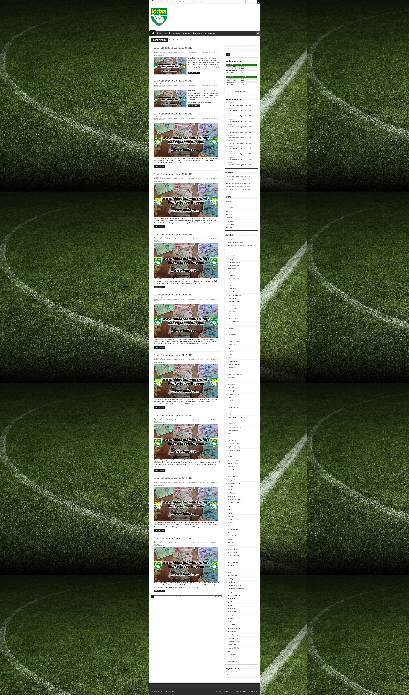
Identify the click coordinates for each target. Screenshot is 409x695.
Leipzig (230, 513)
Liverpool (230, 516)
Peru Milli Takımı (232, 552)
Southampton (232, 598)
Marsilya (230, 526)
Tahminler (182, 2)
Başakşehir (231, 315)
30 (180, 597)
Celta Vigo (231, 354)
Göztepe (230, 410)
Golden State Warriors (234, 407)
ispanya (230, 457)
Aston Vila (231, 285)
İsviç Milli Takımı (232, 466)
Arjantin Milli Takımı (233, 278)
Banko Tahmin (189, 52)
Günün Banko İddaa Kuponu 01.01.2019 (180, 40)
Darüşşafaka (231, 367)
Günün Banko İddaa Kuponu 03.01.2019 (173, 174)
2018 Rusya (231, 239)
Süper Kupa (231, 608)
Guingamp (231, 414)
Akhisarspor (231, 255)
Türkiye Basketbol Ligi (234, 628)
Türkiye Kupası (232, 631)
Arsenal (230, 282)
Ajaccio (230, 252)
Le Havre (230, 509)
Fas (229, 381)
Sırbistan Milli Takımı (234, 595)
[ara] (258, 2)
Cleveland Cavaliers (233, 361)
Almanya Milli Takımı (234, 265)
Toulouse (230, 621)
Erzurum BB (231, 377)
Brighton (230, 348)
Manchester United (233, 519)
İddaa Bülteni (161, 2)
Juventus (230, 486)
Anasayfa (152, 2)
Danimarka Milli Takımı (234, 364)
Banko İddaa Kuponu (161, 52)
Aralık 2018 (229, 204)
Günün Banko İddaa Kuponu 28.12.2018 (173, 538)
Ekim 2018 (229, 211)
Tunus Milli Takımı (233, 625)
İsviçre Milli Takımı (233, 470)
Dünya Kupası (232, 371)
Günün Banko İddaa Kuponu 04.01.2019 (173, 113)
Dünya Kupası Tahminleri (235, 374)
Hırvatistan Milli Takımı (234, 427)
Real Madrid (231, 565)
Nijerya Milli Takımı (233, 536)
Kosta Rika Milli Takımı (234, 503)
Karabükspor (231, 493)
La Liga (230, 506)
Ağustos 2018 (230, 218)
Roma (229, 569)
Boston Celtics (232, 334)
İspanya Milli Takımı (233, 460)
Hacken (230, 420)
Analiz (229, 272)
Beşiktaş (230, 328)
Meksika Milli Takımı (234, 529)
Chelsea (230, 358)
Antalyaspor (231, 275)
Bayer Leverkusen (233, 318)
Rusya (229, 572)
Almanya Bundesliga (234, 262)
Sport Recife (231, 602)
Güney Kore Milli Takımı (235, 417)
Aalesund (230, 249)
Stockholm (231, 605)
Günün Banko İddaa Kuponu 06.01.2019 (173, 48)
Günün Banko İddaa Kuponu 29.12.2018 (173, 478)
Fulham (230, 397)
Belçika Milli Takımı (233, 321)
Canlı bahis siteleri (231, 672)
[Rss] (246, 2)
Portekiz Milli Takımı (234, 562)
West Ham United (233, 658)
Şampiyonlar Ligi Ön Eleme (236, 588)
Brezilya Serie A (232, 344)
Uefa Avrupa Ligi (233, 638)
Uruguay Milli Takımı (234, 648)
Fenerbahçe (231, 384)
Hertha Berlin (231, 424)
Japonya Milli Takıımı (234, 480)
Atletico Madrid (232, 288)
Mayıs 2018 (229, 227)
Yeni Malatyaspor (233, 661)
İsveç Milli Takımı (233, 463)
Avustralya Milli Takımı (234, 295)
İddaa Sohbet (201, 2)
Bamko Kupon (232, 298)
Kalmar (230, 490)
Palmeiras (231, 546)
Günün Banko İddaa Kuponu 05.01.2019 (173, 80)
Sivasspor (231, 592)
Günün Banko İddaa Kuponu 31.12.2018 (173, 355)
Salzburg (230, 579)
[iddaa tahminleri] (158, 16)
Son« (188, 597)
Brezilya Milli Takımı (233, 341)
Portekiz (230, 559)
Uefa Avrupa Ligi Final (234, 641)
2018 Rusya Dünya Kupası (235, 242)
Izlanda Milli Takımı (233, 476)
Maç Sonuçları (191, 2)
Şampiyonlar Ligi (233, 582)
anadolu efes (232, 269)
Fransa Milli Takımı (233, 394)
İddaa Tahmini (214, 178)
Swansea (230, 615)
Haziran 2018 (230, 224)
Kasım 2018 (229, 208)
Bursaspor (231, 351)
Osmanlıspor (231, 542)
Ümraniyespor (232, 645)
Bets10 (195, 52)
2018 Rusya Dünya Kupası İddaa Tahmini (240, 245)
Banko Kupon (171, 52)
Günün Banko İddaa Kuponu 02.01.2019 (173, 234)
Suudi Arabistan (232, 612)
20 (176, 597)
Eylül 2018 (229, 214)
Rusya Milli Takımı (233, 575)
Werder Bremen (232, 654)
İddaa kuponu (209, 52)
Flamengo (231, 387)
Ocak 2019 (229, 201)
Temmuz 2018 (230, 221)
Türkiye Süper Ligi (233, 635)
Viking (229, 651)
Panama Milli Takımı (234, 549)
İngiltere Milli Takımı (234, 443)
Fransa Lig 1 (231, 391)
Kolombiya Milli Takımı (234, 499)
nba (229, 532)
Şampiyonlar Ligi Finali (234, 585)
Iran (229, 453)
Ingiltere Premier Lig (234, 447)
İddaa (203, 52)
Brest (229, 338)
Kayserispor (231, 496)
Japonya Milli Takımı (234, 483)
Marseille (230, 522)
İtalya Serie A (231, 473)
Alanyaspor (231, 259)
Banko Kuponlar (172, 2)
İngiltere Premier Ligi (234, 450)
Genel (199, 52)
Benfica (230, 325)
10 (172, 597)
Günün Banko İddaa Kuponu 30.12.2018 (173, 415)
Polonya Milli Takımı (234, 555)
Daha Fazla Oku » (194, 73)
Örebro (230, 539)
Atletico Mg (231, 292)
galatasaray (231, 400)
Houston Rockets (233, 430)
